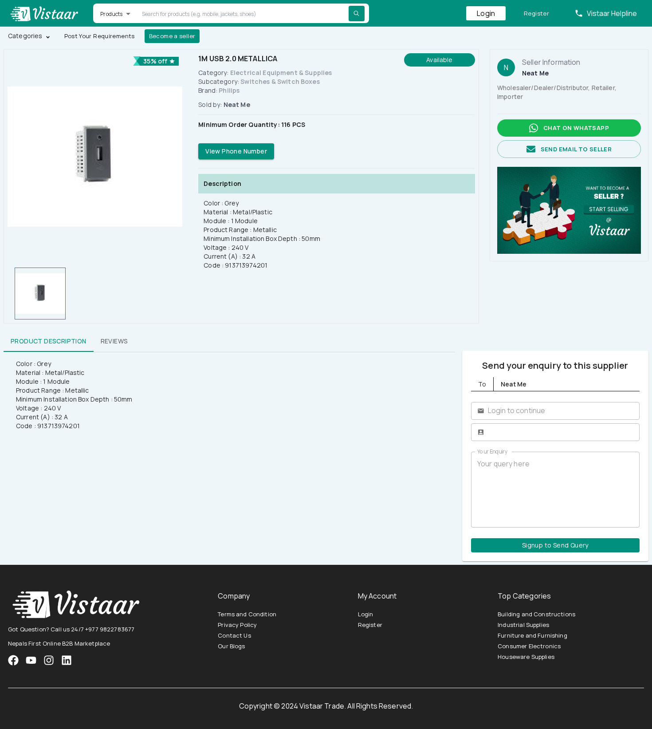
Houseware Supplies (526, 657)
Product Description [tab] (48, 341)
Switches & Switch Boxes (279, 81)
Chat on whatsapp (576, 128)
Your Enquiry (492, 451)
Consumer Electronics (529, 646)
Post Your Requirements (99, 36)
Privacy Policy (237, 625)
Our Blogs (231, 646)
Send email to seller (576, 149)
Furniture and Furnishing (532, 635)
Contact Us (234, 635)
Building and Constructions (536, 614)
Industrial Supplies (523, 625)
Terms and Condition (247, 614)
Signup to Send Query (555, 545)
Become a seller (172, 36)
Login (486, 13)
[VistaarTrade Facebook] (13, 660)
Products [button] (111, 14)
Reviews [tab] (114, 341)
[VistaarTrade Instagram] (31, 660)
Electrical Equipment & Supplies (281, 72)
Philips (229, 90)
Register (536, 13)
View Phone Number (236, 151)
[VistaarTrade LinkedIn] (66, 660)
